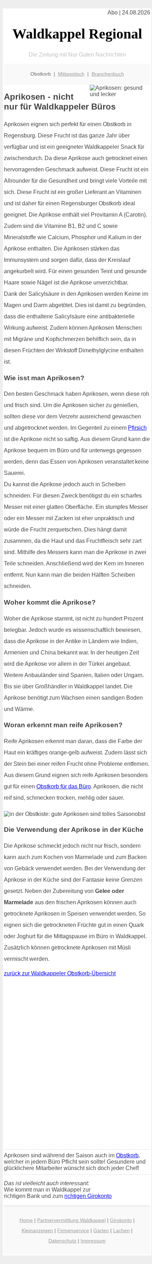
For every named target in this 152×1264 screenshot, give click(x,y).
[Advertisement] (76, 1065)
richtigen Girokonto (88, 1196)
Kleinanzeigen (37, 1230)
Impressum (93, 1241)
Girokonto (121, 1220)
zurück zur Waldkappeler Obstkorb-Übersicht (60, 973)
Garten (101, 1230)
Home (26, 1220)
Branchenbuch (108, 74)
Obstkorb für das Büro (63, 786)
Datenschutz (62, 1241)
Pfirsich (137, 428)
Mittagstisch (71, 74)
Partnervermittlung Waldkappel (71, 1220)
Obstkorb (127, 1155)
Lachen (121, 1230)
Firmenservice (73, 1230)
